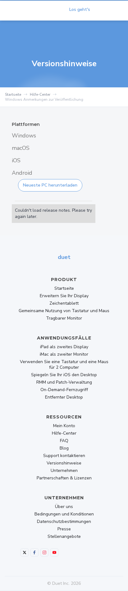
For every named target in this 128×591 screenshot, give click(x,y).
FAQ (64, 441)
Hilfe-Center (40, 94)
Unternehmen (64, 470)
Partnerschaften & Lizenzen (64, 478)
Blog (64, 448)
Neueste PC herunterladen (50, 185)
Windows (24, 135)
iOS (16, 160)
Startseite (13, 94)
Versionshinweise (64, 463)
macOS (21, 148)
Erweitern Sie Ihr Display (64, 296)
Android (22, 173)
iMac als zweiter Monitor (64, 354)
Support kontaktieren (64, 456)
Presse (64, 529)
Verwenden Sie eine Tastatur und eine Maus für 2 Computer (64, 364)
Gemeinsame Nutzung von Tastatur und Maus (64, 311)
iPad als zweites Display (64, 347)
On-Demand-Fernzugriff (64, 390)
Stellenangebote (64, 536)
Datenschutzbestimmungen (64, 521)
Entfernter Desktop (64, 397)
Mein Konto (64, 426)
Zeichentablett (64, 303)
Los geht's (79, 9)
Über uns (64, 507)
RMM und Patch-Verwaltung (64, 382)
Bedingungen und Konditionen (64, 514)
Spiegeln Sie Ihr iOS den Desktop (64, 375)
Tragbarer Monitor (64, 318)
